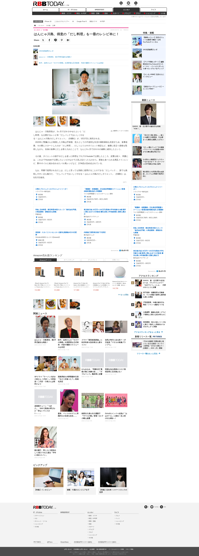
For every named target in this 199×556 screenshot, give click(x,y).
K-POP (102, 21)
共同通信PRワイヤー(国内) (83, 542)
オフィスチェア (69, 260)
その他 (162, 13)
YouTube (156, 506)
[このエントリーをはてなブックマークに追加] (67, 40)
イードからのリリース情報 (116, 549)
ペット (118, 518)
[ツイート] (43, 40)
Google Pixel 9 (82, 21)
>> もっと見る (123, 295)
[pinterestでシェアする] (61, 40)
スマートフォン (39, 515)
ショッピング (150, 13)
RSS (165, 506)
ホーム (45, 10)
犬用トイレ (116, 260)
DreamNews (65, 542)
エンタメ (126, 10)
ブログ (138, 13)
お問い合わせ (68, 549)
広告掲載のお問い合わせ (81, 549)
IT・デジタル (72, 10)
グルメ (118, 515)
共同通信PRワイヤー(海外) (107, 542)
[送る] (55, 40)
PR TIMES (37, 542)
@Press (50, 542)
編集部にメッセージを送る (121, 130)
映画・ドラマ (66, 13)
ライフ (153, 10)
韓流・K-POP (81, 13)
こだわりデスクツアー (61, 21)
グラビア (127, 13)
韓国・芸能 (95, 13)
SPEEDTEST (99, 10)
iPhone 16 (48, 21)
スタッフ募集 (129, 549)
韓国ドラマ (93, 21)
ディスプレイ (92, 260)
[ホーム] (34, 25)
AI (73, 21)
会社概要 (92, 549)
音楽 (106, 13)
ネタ (36, 518)
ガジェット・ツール (41, 521)
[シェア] (49, 40)
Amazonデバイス (45, 260)
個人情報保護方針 (102, 549)
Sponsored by (114, 250)
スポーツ (116, 13)
